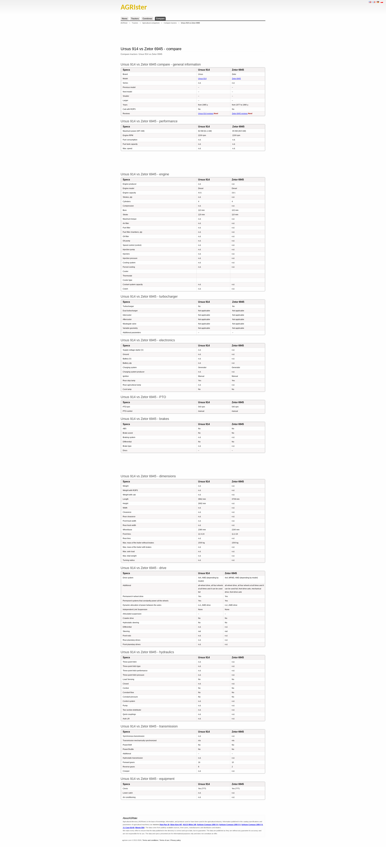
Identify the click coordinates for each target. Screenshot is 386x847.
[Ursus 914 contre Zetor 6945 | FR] (374, 2)
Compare (160, 18)
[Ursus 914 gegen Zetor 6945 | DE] (378, 2)
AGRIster (124, 23)
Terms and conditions (150, 840)
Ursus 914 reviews (205, 114)
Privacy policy (176, 840)
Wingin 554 (139, 827)
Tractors (135, 18)
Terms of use (164, 840)
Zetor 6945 (236, 79)
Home (124, 18)
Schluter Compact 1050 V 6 (207, 824)
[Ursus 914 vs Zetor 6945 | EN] (370, 2)
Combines (147, 18)
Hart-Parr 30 (164, 824)
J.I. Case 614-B (128, 827)
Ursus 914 (202, 79)
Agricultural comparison (151, 23)
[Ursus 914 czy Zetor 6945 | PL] (382, 2)
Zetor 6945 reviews (240, 114)
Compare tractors (170, 23)
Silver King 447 (176, 824)
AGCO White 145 (189, 824)
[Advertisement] (193, 35)
